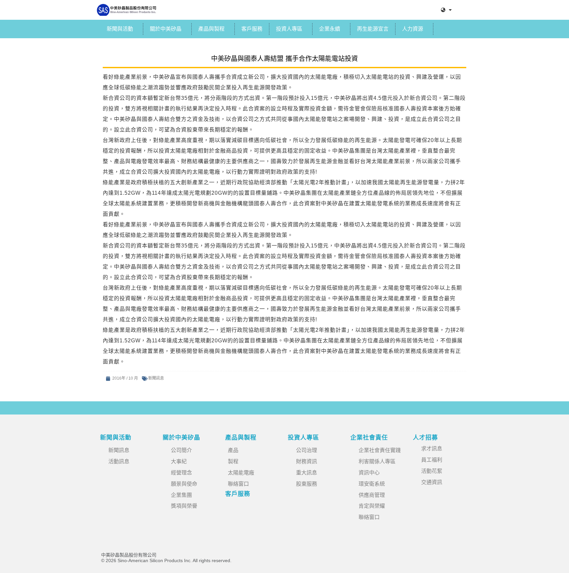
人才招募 (425, 437)
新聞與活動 (120, 29)
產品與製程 (211, 29)
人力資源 (412, 29)
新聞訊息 (156, 378)
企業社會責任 (369, 437)
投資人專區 (289, 29)
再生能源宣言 (373, 29)
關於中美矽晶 (165, 29)
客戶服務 (251, 29)
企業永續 (329, 29)
